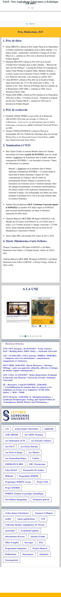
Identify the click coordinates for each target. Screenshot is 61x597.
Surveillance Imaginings (16, 499)
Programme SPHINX (28, 475)
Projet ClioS (42, 481)
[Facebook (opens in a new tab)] (32, 7)
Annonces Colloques (44, 512)
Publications (10, 554)
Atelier (8, 518)
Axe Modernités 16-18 (15, 440)
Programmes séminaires (16, 548)
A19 (7, 428)
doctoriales (10, 530)
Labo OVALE (11, 470)
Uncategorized (11, 560)
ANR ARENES (11, 434)
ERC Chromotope (37, 464)
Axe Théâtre (33, 452)
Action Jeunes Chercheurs (26, 428)
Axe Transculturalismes (15, 458)
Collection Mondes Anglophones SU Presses (25, 524)
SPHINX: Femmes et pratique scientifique (24, 493)
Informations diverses (15, 536)
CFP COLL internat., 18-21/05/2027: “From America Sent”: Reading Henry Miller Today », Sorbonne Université (30, 350)
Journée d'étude (38, 536)
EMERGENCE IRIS (14, 464)
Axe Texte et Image (13, 452)
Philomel (9, 475)
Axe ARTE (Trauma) (33, 434)
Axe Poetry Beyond (29, 446)
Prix (41, 542)
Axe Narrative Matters (41, 440)
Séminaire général (41, 499)
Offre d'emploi (12, 542)
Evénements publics (30, 530)
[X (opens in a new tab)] (28, 7)
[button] (20, 336)
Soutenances (27, 554)
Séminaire (44, 554)
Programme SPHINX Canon (18, 481)
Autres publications (26, 518)
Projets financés (40, 548)
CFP (43, 518)
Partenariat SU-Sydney (33, 470)
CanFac (35, 458)
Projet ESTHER (12, 487)
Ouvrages (29, 542)
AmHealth (49, 428)
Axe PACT (9, 446)
